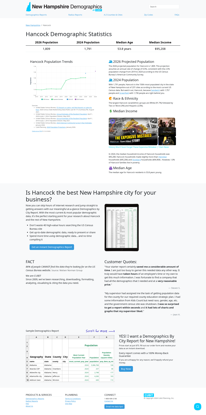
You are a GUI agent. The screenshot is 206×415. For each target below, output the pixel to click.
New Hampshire (33, 25)
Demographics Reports (36, 14)
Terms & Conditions (73, 398)
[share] (153, 120)
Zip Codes (148, 14)
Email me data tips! (114, 406)
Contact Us (108, 401)
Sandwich (155, 90)
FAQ (27, 403)
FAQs (177, 14)
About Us (29, 406)
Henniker (163, 157)
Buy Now (126, 368)
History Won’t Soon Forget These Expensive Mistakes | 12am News (133, 121)
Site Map (68, 403)
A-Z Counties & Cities (113, 14)
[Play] (167, 141)
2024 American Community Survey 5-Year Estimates (74, 123)
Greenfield (124, 93)
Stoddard (136, 159)
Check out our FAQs (37, 131)
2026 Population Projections (56, 127)
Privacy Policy (70, 401)
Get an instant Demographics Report (52, 247)
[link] (112, 121)
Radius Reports (75, 14)
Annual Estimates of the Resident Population (72, 114)
